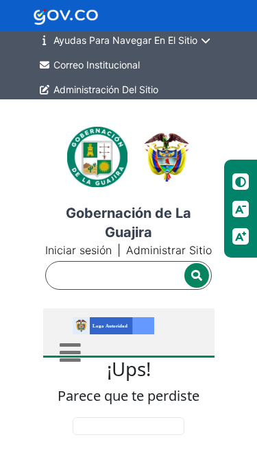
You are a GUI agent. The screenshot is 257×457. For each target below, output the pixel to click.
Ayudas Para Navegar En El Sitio (125, 40)
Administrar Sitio (169, 250)
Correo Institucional (95, 65)
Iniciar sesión (78, 250)
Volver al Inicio (128, 426)
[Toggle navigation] (70, 352)
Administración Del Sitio (104, 89)
